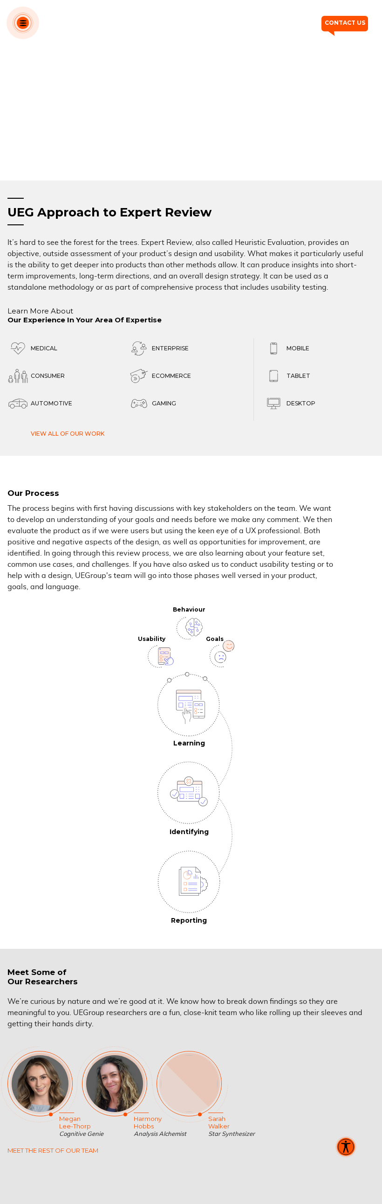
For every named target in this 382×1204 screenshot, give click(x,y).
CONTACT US (345, 22)
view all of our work (67, 433)
